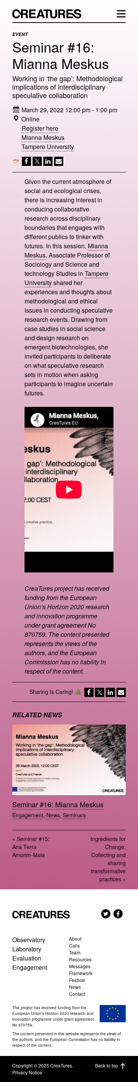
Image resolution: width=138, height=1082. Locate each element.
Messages (79, 966)
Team (74, 952)
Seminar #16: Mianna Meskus (58, 804)
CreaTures (50, 13)
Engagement (27, 815)
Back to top (106, 1065)
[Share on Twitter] (36, 162)
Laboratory (26, 948)
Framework (80, 973)
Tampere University (47, 146)
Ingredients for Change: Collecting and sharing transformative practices (108, 859)
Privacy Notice (27, 1072)
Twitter (105, 913)
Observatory (28, 939)
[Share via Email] (58, 162)
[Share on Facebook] (25, 162)
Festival (77, 980)
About (75, 938)
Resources (80, 959)
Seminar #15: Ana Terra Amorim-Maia (30, 847)
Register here (39, 128)
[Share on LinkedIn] (47, 162)
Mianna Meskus (42, 137)
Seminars (74, 815)
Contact (77, 993)
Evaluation (26, 958)
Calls (74, 945)
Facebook (118, 913)
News (53, 815)
